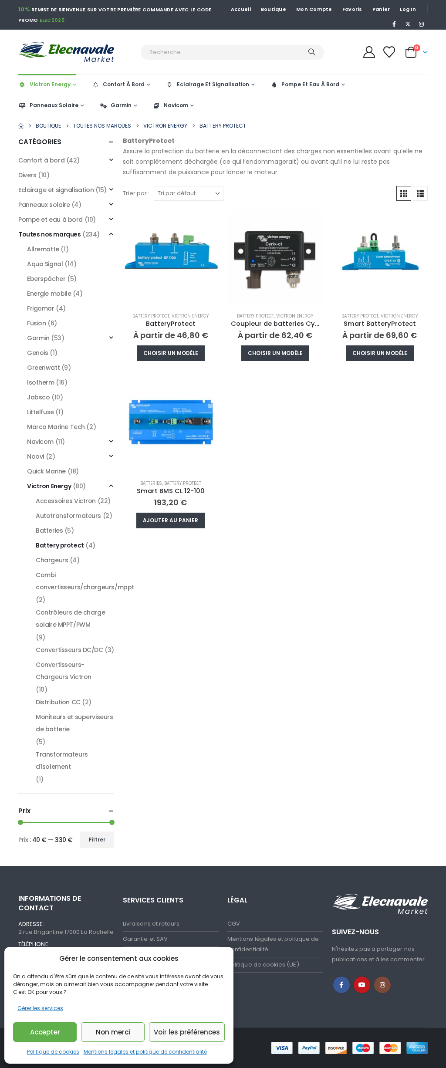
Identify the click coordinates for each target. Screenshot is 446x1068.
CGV (233, 923)
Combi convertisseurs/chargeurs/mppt (85, 581)
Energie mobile (49, 293)
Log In (408, 9)
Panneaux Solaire (54, 105)
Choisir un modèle (170, 353)
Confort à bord (41, 160)
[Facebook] (394, 24)
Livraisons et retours (151, 923)
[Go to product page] (171, 257)
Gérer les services (40, 1008)
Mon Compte (314, 9)
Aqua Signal (45, 264)
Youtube (362, 985)
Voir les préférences (187, 1032)
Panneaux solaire (44, 204)
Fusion (36, 323)
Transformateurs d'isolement (62, 760)
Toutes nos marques (49, 234)
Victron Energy (50, 84)
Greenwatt (43, 367)
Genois (37, 352)
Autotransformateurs (68, 515)
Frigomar (40, 308)
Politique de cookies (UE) (263, 964)
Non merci (113, 1032)
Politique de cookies (53, 1051)
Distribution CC (58, 702)
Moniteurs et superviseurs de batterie (74, 723)
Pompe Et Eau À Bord (310, 84)
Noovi (35, 456)
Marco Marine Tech (56, 426)
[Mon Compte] (369, 52)
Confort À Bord (124, 84)
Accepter (45, 1032)
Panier (381, 9)
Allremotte (43, 249)
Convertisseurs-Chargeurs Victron (63, 670)
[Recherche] (312, 52)
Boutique (273, 9)
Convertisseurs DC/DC (69, 650)
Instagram (382, 985)
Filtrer (97, 839)
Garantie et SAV (145, 939)
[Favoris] (389, 52)
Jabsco (38, 397)
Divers (27, 175)
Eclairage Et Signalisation (213, 84)
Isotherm (40, 382)
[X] (408, 24)
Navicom (176, 105)
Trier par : (136, 193)
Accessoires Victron (66, 501)
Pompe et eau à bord (50, 219)
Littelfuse (40, 412)
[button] (403, 193)
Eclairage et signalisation (56, 190)
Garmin (121, 105)
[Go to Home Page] (21, 126)
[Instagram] (421, 24)
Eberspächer (46, 278)
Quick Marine (46, 471)
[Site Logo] (77, 52)
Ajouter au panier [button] (170, 520)
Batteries (151, 483)
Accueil (241, 9)
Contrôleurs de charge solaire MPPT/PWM (70, 618)
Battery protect (150, 316)
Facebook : (341, 985)
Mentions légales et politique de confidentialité (145, 1051)
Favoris (352, 9)
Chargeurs (52, 560)
